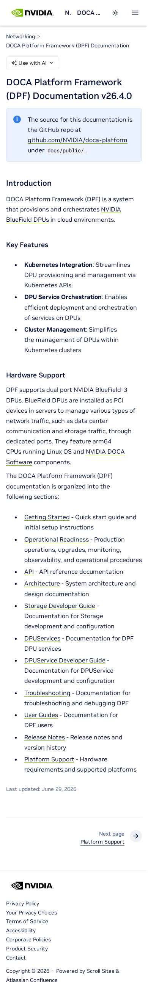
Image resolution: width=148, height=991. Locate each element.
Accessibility (21, 930)
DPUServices (42, 638)
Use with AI (33, 62)
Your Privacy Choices (31, 912)
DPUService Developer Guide (64, 660)
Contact (16, 957)
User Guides (41, 715)
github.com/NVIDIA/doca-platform (78, 140)
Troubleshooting (47, 693)
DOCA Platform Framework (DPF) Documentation (89, 12)
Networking (68, 12)
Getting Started (47, 517)
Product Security (27, 948)
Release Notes (44, 737)
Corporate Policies (28, 939)
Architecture (42, 583)
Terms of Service (27, 921)
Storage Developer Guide (59, 605)
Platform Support (49, 759)
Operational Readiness (56, 539)
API (29, 571)
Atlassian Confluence (32, 980)
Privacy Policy (22, 903)
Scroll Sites (100, 971)
